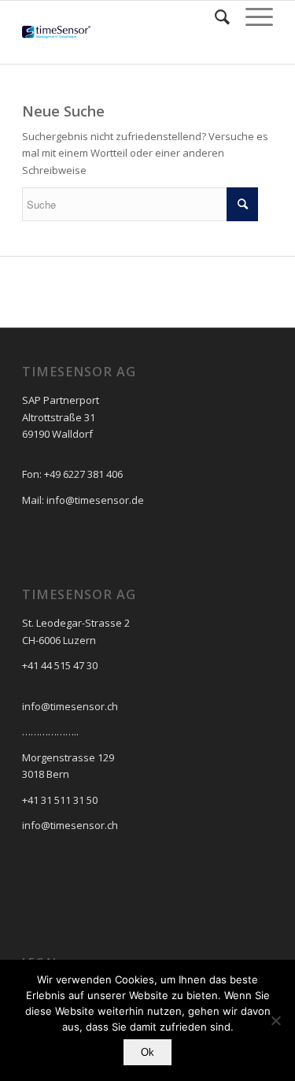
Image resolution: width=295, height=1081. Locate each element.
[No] (275, 1020)
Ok (147, 1052)
